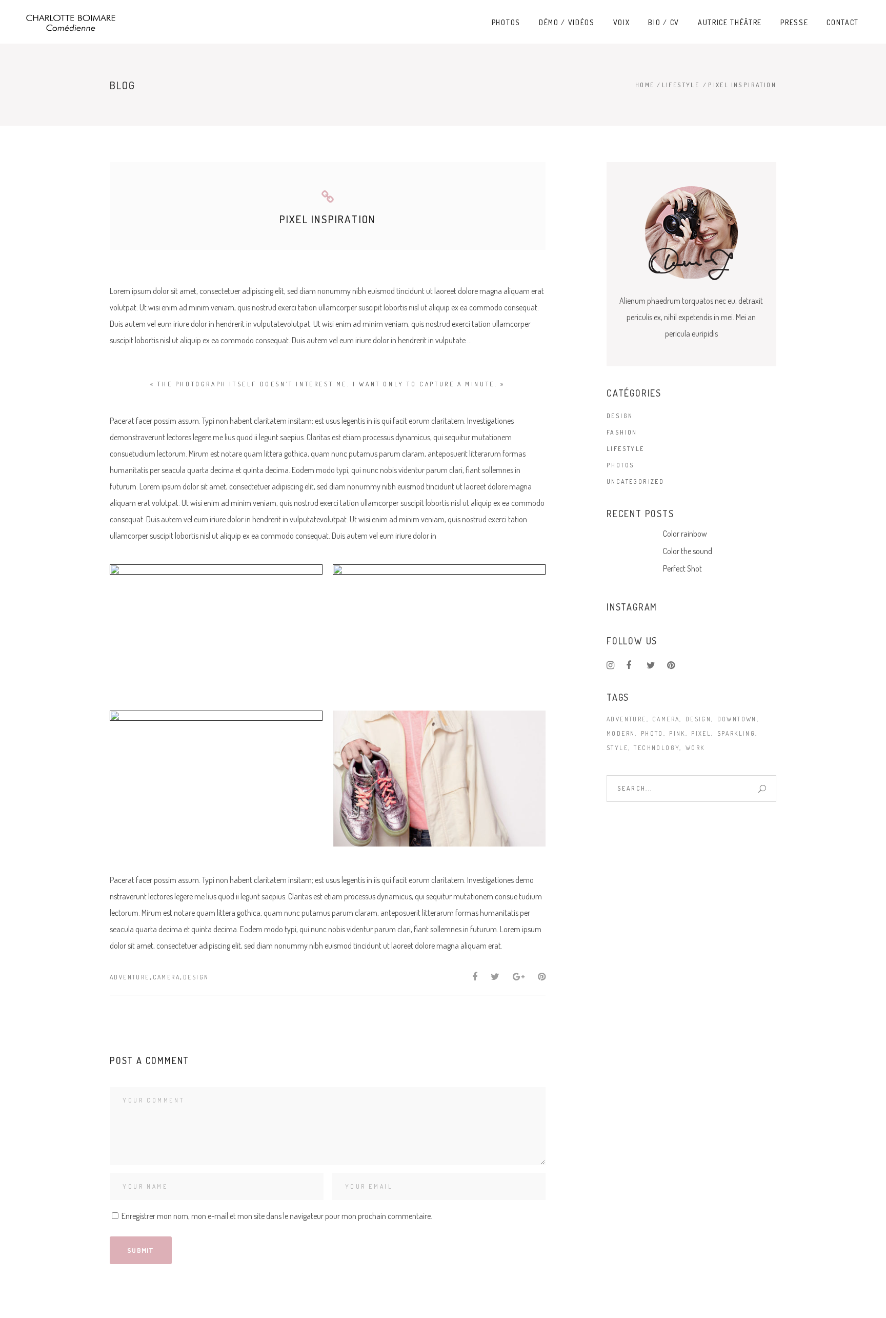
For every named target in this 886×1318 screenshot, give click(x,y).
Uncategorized (635, 481)
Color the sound (687, 551)
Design (196, 977)
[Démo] (216, 632)
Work (695, 748)
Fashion (622, 432)
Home (645, 85)
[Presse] (216, 779)
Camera (166, 977)
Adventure (130, 977)
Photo (652, 733)
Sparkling (736, 733)
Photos (620, 465)
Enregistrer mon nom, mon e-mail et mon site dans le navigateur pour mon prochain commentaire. (277, 1216)
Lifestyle (681, 85)
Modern (621, 733)
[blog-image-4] (439, 779)
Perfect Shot (682, 568)
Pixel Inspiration (327, 219)
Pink (677, 733)
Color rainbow (685, 533)
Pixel (701, 733)
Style (617, 748)
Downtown (737, 719)
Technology (656, 748)
